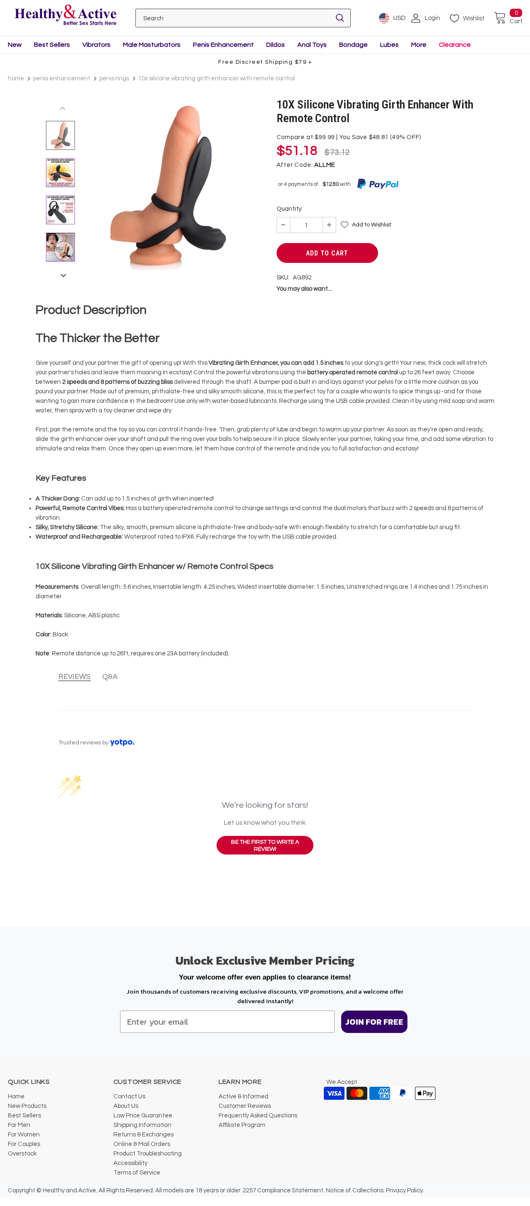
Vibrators (96, 44)
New (15, 44)
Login (432, 18)
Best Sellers (52, 44)
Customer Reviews (245, 1106)
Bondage (353, 44)
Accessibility (130, 1163)
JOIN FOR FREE (374, 1022)
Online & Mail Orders (141, 1144)
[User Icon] (416, 18)
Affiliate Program (242, 1125)
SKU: (283, 277)
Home (16, 78)
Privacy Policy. (405, 1190)
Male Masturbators (152, 44)
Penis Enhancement (223, 44)
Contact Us (129, 1096)
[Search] (340, 18)
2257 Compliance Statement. (284, 1190)
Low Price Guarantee (142, 1115)
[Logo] (65, 15)
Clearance (455, 44)
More (418, 44)
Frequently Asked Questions (258, 1115)
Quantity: (290, 209)
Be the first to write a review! (265, 845)
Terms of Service (136, 1173)
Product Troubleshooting (147, 1154)
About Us (125, 1106)
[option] (167, 186)
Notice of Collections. (355, 1190)
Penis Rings (114, 78)
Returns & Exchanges (143, 1134)
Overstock (22, 1154)
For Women (24, 1134)
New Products (27, 1106)
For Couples (24, 1144)
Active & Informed (243, 1096)
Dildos (275, 44)
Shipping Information (142, 1125)
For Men (19, 1125)
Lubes (389, 44)
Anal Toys (312, 44)
